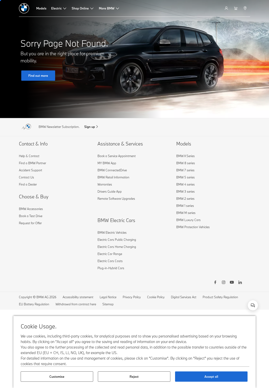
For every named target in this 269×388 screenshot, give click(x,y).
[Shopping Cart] (236, 8)
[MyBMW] (227, 8)
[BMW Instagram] (223, 283)
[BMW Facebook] (215, 283)
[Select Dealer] (245, 8)
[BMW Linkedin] (240, 283)
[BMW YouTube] (232, 283)
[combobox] (253, 305)
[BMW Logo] (24, 8)
